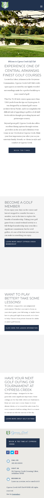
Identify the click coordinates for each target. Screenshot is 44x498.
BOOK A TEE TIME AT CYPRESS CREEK (22, 442)
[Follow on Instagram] (16, 452)
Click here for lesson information (22, 328)
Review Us (16, 478)
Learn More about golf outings (20, 419)
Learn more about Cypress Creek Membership (21, 243)
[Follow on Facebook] (8, 452)
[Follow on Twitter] (12, 452)
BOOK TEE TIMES (22, 150)
